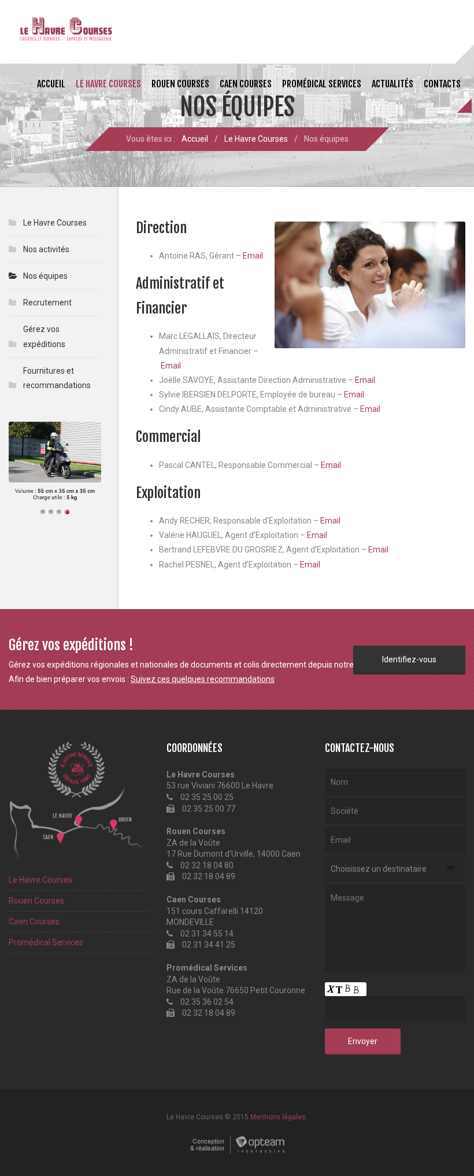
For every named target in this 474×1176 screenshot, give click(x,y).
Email (253, 255)
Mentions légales (278, 1117)
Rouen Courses (180, 84)
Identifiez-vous (409, 659)
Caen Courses (246, 84)
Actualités (392, 84)
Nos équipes (45, 276)
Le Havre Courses (108, 84)
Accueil (51, 84)
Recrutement (47, 302)
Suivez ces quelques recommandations (203, 679)
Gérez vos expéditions (44, 336)
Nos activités (46, 249)
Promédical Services (321, 84)
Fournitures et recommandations (57, 378)
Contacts (442, 84)
